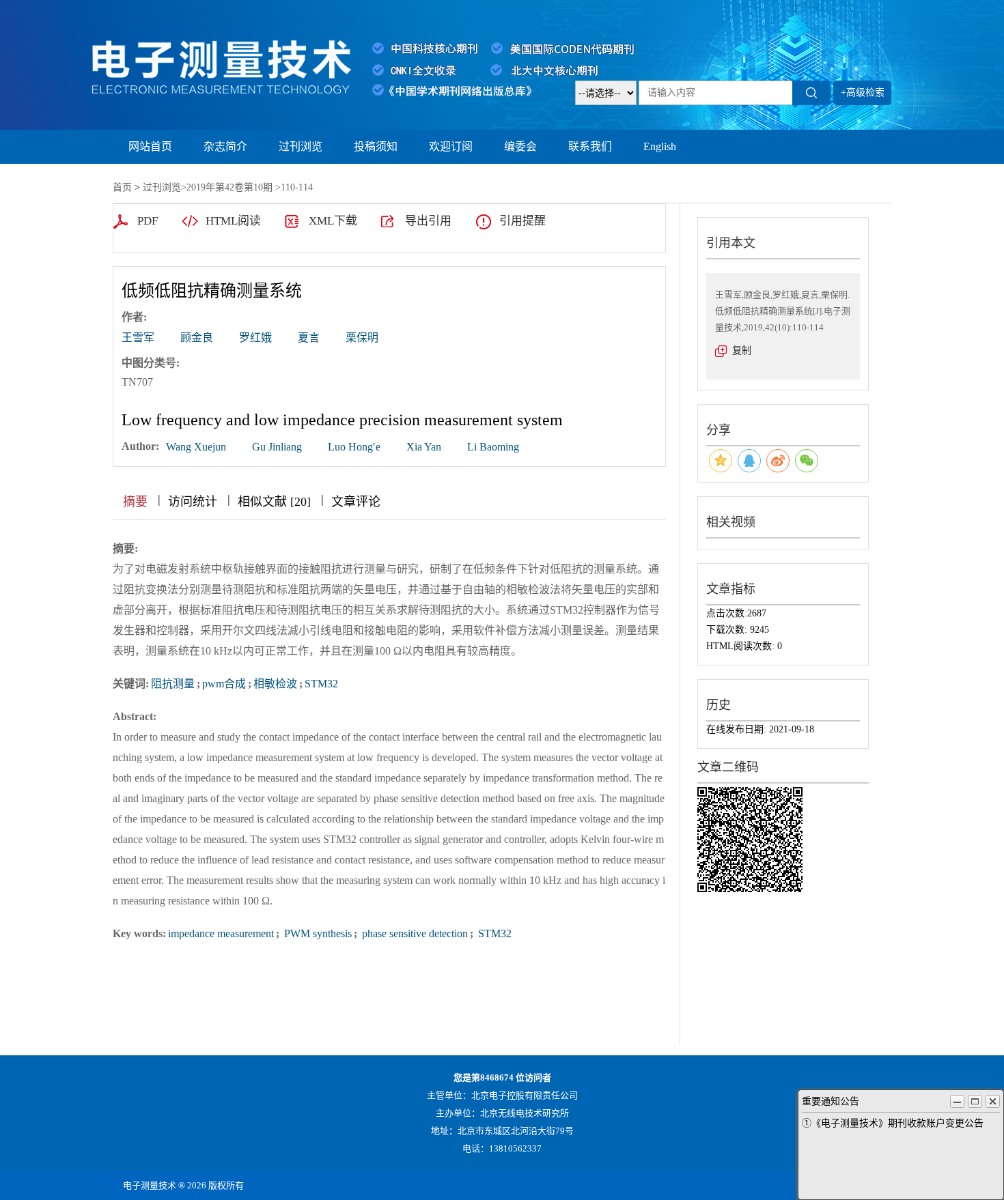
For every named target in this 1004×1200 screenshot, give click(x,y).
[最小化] (957, 1101)
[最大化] (975, 1101)
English (659, 146)
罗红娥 (255, 337)
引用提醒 (522, 220)
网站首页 (150, 146)
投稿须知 (376, 146)
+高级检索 (862, 92)
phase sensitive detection (413, 933)
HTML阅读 (233, 220)
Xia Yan (423, 447)
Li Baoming (493, 447)
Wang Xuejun (196, 447)
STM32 (321, 683)
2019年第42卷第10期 (229, 187)
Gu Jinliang (277, 447)
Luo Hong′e (354, 447)
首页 (122, 187)
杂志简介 (225, 146)
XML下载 (333, 220)
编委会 (520, 146)
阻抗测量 (173, 683)
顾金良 (196, 337)
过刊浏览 (300, 146)
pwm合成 (224, 683)
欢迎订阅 (451, 146)
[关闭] (993, 1101)
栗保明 (362, 337)
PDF (147, 220)
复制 (741, 350)
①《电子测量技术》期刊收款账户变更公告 (893, 1123)
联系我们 (590, 146)
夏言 (309, 337)
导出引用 (428, 220)
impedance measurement (221, 933)
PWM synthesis (316, 933)
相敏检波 (275, 683)
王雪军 (138, 337)
